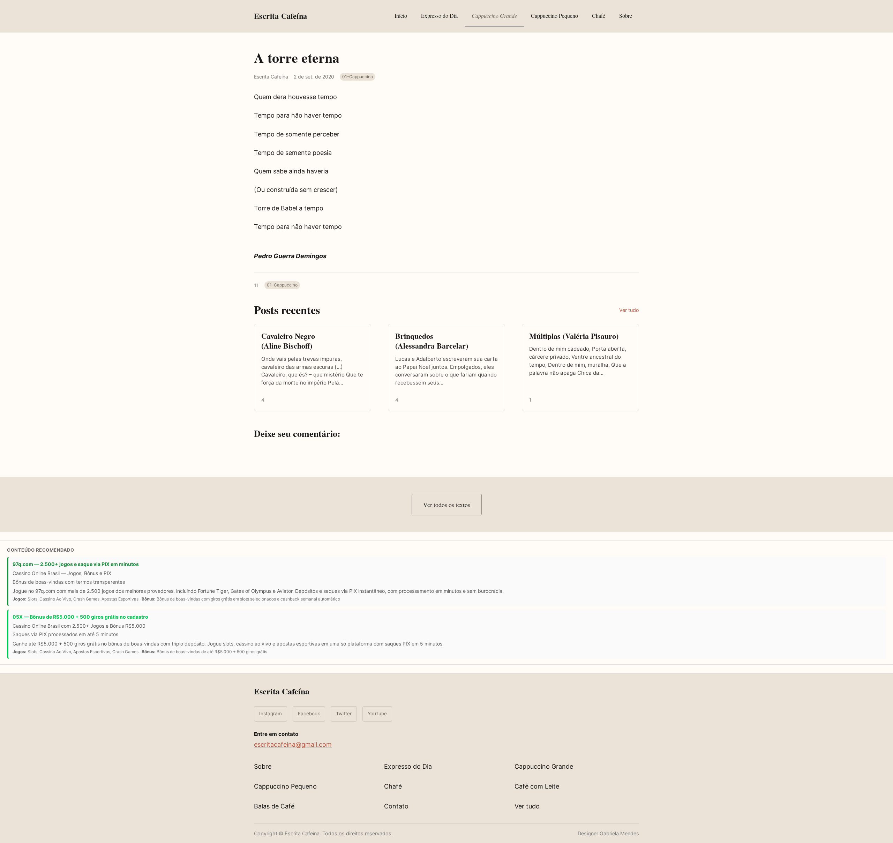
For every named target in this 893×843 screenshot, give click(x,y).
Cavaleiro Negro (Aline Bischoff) (288, 341)
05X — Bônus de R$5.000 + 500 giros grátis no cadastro (80, 617)
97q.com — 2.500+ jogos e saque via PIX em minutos (76, 564)
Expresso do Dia (439, 15)
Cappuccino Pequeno (554, 15)
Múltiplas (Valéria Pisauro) (573, 336)
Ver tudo (629, 310)
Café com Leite (537, 786)
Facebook (309, 713)
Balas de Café (274, 806)
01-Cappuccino (357, 76)
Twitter (344, 713)
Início (401, 15)
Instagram (270, 713)
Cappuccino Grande (494, 15)
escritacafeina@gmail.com (293, 744)
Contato (396, 806)
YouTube (377, 713)
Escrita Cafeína (281, 691)
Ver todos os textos (446, 504)
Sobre (625, 15)
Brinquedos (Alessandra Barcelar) (431, 341)
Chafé (598, 15)
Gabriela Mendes (619, 833)
